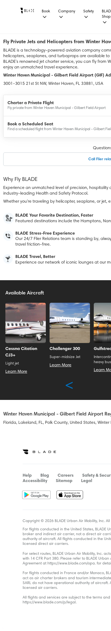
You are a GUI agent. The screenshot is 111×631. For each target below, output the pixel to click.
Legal (86, 481)
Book (46, 11)
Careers (66, 475)
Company (66, 11)
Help (27, 475)
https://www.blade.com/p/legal (49, 602)
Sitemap (64, 481)
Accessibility (35, 481)
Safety (88, 11)
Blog (44, 475)
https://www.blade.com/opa (71, 564)
